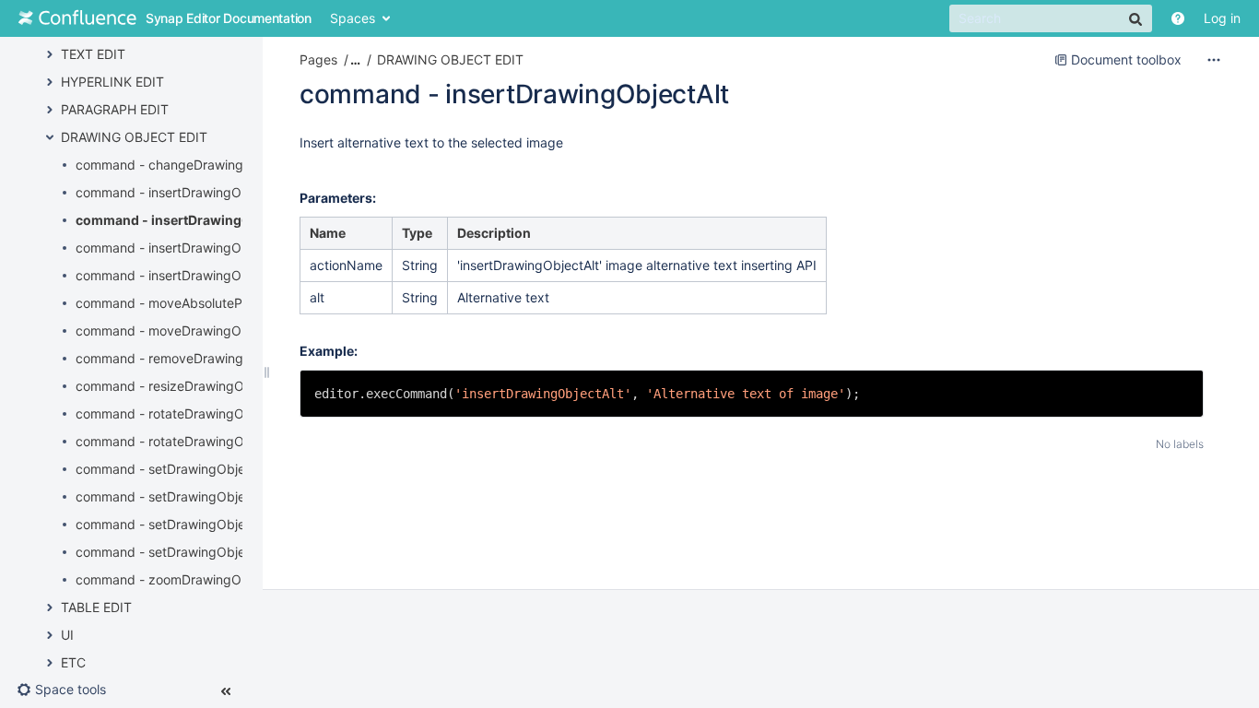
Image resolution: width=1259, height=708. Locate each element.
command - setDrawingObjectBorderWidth (204, 552)
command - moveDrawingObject (174, 330)
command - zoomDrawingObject (174, 579)
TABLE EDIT (96, 607)
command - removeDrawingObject (180, 358)
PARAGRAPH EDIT (115, 109)
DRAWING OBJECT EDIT (134, 137)
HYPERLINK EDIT (112, 81)
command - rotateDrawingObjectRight (191, 441)
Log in (1222, 18)
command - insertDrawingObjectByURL (194, 247)
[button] (68, 689)
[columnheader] (346, 234)
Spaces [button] (352, 18)
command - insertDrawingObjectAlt (188, 220)
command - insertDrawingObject (174, 192)
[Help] (1177, 18)
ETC (73, 662)
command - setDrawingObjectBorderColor (202, 496)
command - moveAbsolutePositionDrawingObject (223, 303)
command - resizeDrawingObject (175, 386)
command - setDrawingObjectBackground (203, 469)
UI (67, 635)
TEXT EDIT (93, 54)
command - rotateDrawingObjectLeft (187, 413)
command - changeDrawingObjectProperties (211, 164)
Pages (318, 59)
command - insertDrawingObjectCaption (197, 275)
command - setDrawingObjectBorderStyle (202, 524)
